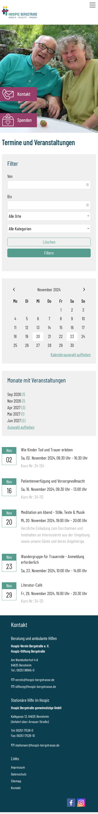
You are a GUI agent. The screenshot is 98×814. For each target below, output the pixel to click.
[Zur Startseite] (19, 12)
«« (21, 290)
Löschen (49, 241)
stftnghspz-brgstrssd (34, 686)
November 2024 (49, 289)
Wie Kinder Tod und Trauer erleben (47, 449)
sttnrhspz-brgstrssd (36, 745)
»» (76, 290)
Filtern (49, 252)
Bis (9, 196)
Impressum (18, 767)
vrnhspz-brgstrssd (34, 679)
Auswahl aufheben (20, 427)
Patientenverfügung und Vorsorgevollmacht (53, 481)
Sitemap (16, 781)
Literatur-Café (31, 585)
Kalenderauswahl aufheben (71, 354)
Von (10, 176)
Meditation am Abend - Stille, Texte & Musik (53, 512)
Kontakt (16, 787)
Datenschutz (18, 774)
